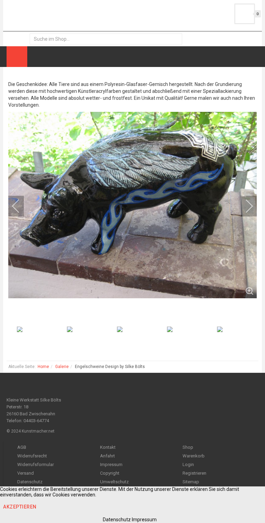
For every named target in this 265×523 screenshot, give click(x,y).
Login (188, 464)
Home (43, 366)
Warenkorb (194, 455)
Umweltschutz (114, 481)
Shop (188, 447)
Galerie (62, 366)
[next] (245, 206)
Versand (25, 473)
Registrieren (194, 473)
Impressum (111, 464)
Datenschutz (29, 481)
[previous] (20, 206)
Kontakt (108, 447)
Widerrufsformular (35, 464)
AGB (21, 447)
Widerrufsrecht (32, 455)
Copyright (109, 473)
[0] (244, 13)
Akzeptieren (20, 507)
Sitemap (191, 481)
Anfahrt (107, 455)
